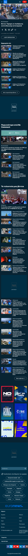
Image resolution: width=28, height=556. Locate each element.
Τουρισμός (9, 488)
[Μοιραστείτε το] (9, 30)
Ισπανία (23, 485)
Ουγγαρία (15, 257)
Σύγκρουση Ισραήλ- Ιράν (14, 477)
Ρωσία (14, 359)
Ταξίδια (3, 524)
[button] (10, 92)
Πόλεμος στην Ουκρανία (9, 485)
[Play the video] (14, 11)
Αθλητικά (15, 300)
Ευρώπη (3, 514)
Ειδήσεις (3, 205)
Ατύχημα (18, 492)
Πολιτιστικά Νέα (17, 318)
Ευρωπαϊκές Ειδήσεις (18, 211)
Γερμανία (19, 488)
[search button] (25, 468)
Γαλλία (9, 492)
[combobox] (14, 468)
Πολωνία (17, 499)
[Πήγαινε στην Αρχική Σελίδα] (5, 2)
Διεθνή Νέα (16, 308)
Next (2, 521)
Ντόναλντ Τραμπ (18, 495)
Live (25, 1)
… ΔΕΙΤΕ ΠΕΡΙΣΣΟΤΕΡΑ (9, 37)
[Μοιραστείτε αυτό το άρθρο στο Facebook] (2, 30)
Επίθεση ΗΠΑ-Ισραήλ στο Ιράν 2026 (14, 481)
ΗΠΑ (14, 237)
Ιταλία (9, 499)
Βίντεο (2, 527)
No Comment (4, 145)
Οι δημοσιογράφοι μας (6, 530)
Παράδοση (7, 495)
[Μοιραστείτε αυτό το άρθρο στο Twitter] (5, 30)
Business (3, 517)
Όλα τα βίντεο (20, 378)
